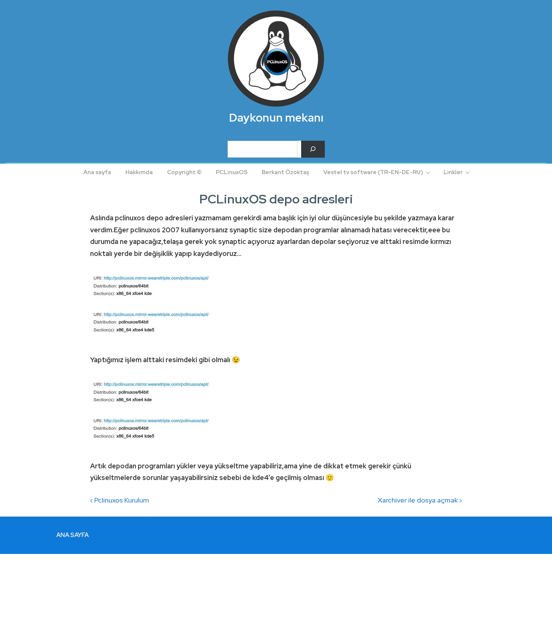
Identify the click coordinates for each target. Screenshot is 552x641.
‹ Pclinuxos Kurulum (119, 500)
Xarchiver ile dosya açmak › (420, 500)
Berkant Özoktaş (285, 172)
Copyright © (184, 172)
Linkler (453, 172)
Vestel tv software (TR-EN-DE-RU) (373, 172)
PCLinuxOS (231, 172)
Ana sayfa (97, 172)
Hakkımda (139, 172)
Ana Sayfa (72, 535)
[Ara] (313, 149)
